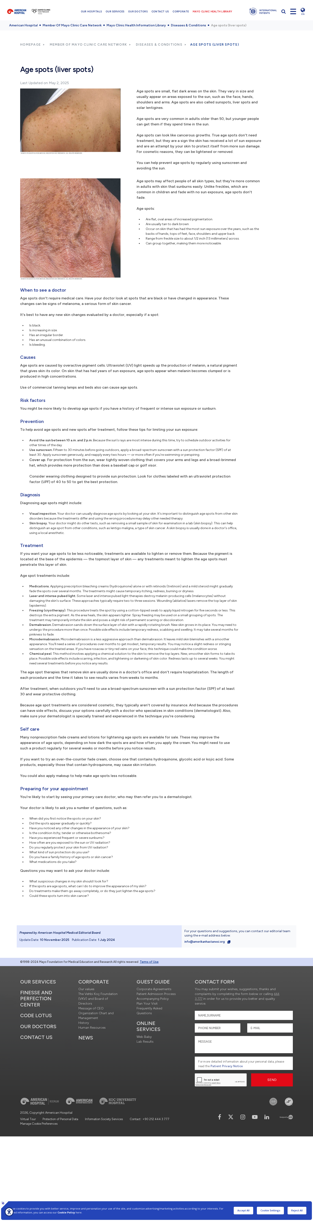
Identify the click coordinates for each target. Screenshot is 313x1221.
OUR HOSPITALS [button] (91, 11)
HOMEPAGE (30, 45)
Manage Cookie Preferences (39, 1123)
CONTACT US (160, 11)
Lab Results (145, 1042)
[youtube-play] (255, 1117)
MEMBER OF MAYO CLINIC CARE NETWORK (88, 45)
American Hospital (23, 25)
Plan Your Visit (147, 1004)
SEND (272, 1080)
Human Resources (92, 1028)
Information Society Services (104, 1119)
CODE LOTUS (36, 1015)
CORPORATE (181, 11)
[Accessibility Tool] (9, 1211)
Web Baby (144, 1037)
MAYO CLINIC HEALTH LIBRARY (212, 11)
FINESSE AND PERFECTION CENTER (36, 998)
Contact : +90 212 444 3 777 (149, 1119)
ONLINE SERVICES (148, 1026)
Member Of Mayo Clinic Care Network (72, 25)
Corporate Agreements (154, 989)
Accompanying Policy (153, 999)
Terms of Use (149, 962)
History (83, 1023)
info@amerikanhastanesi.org (204, 941)
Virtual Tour (28, 1119)
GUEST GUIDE (153, 982)
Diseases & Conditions (188, 25)
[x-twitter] (230, 1117)
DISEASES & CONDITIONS (159, 45)
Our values (86, 989)
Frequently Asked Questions (149, 1010)
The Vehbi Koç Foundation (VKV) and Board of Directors (98, 999)
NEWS (85, 1038)
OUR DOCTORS (138, 11)
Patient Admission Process (156, 994)
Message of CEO (91, 1008)
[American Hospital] (16, 11)
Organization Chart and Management (96, 1015)
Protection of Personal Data (60, 1119)
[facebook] (219, 1117)
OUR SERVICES (115, 11)
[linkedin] (266, 1117)
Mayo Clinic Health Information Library (136, 25)
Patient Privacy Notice (227, 1066)
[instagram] (242, 1117)
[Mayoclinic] (41, 11)
